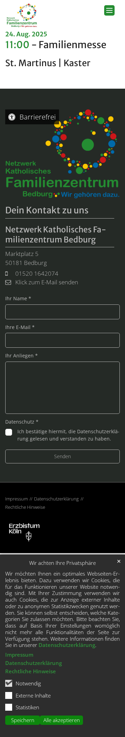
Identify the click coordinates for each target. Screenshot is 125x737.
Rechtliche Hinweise (30, 671)
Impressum (19, 654)
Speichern (22, 720)
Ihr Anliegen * (21, 355)
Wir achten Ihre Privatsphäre (62, 563)
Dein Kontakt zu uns (47, 210)
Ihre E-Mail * (20, 327)
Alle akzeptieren (61, 720)
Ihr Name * (18, 298)
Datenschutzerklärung (67, 644)
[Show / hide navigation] (109, 10)
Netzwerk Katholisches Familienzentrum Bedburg (55, 234)
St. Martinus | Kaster (47, 63)
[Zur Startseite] (22, 15)
